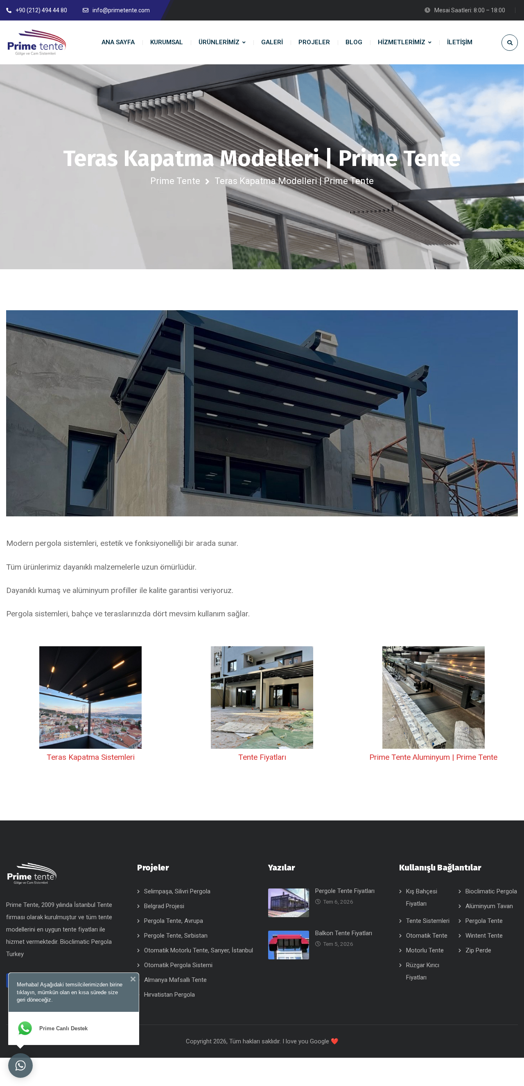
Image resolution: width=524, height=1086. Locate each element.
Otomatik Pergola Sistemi (178, 965)
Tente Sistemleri (427, 921)
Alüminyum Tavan (489, 906)
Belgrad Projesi (164, 906)
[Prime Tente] (37, 42)
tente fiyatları (81, 929)
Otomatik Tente (426, 935)
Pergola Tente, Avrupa (173, 921)
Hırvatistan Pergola (169, 994)
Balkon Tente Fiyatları (343, 933)
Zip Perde (478, 950)
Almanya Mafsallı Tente (175, 980)
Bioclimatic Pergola (491, 891)
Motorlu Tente (425, 950)
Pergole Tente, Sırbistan (176, 935)
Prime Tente (175, 181)
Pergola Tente (484, 921)
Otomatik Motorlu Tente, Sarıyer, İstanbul (198, 950)
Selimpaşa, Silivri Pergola (177, 891)
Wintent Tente (484, 935)
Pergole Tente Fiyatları (345, 891)
